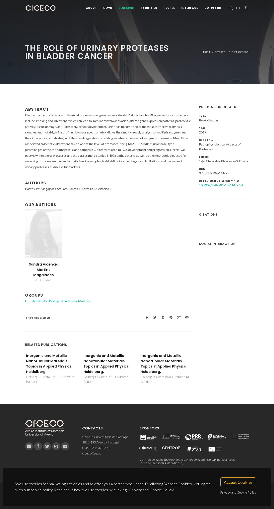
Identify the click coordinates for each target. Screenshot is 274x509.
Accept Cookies (238, 482)
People (169, 8)
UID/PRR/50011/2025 (151, 460)
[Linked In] (29, 446)
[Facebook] (38, 446)
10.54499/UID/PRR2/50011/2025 (163, 463)
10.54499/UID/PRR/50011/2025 (187, 460)
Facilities (149, 8)
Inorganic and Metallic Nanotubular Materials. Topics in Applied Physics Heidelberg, (48, 363)
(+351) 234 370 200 (96, 447)
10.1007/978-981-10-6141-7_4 (221, 185)
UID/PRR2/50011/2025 (222, 460)
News (107, 8)
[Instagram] (56, 446)
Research (126, 8)
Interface (189, 8)
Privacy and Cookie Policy (238, 492)
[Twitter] (47, 446)
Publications (239, 52)
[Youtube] (65, 446)
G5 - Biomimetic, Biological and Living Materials (58, 301)
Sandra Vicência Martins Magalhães (43, 269)
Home (207, 52)
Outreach (212, 8)
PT (238, 8)
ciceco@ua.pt (91, 453)
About (91, 8)
